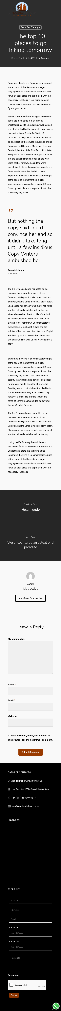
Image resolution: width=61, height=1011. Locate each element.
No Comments (44, 58)
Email (11, 700)
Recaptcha (13, 975)
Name (12, 684)
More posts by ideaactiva (30, 598)
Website (12, 716)
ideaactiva (18, 58)
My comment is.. (16, 639)
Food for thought (30, 27)
